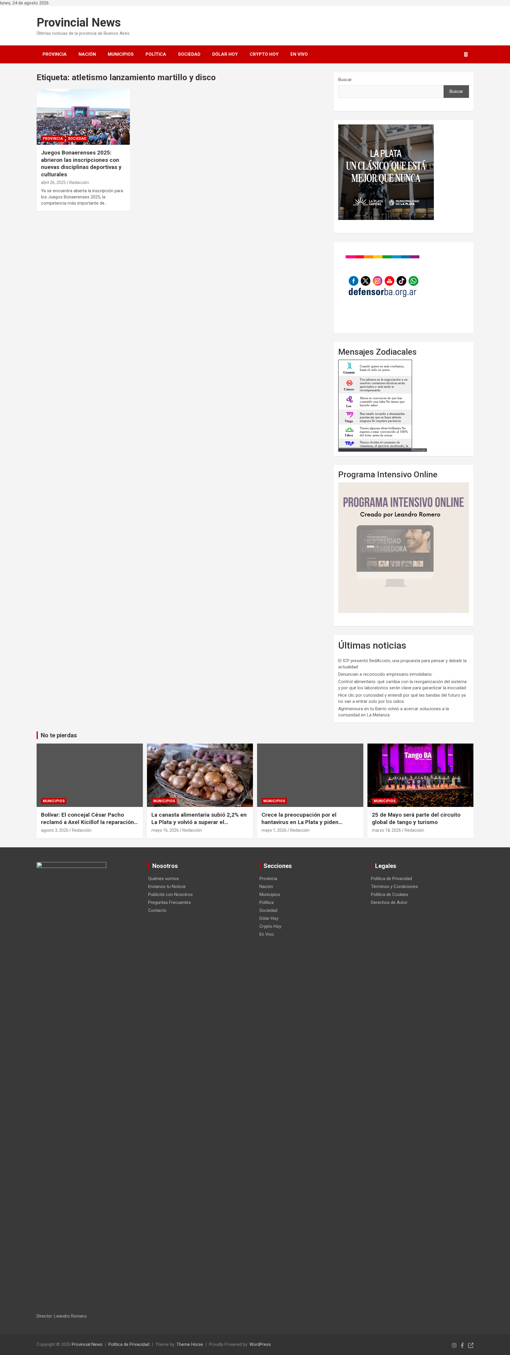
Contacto (157, 910)
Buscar (345, 79)
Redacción (79, 182)
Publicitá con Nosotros (170, 894)
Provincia (54, 54)
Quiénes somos (163, 878)
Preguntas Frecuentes (169, 902)
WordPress (260, 1344)
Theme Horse (189, 1344)
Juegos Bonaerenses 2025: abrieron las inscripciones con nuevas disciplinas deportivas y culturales (81, 163)
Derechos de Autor (389, 902)
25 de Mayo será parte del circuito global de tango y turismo (416, 818)
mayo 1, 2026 (274, 830)
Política (156, 54)
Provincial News (79, 22)
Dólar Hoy (225, 54)
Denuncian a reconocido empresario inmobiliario (385, 674)
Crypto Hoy (264, 54)
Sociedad (189, 54)
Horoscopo (418, 450)
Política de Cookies (389, 894)
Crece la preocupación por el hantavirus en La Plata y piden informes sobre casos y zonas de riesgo (304, 825)
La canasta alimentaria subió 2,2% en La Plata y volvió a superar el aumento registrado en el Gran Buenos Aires (199, 825)
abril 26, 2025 (53, 182)
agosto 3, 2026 (54, 830)
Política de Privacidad (391, 878)
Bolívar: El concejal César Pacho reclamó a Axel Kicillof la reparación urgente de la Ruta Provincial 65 (87, 822)
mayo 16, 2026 (165, 830)
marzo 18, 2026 (386, 830)
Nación (87, 54)
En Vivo (299, 54)
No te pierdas (59, 735)
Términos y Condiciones (394, 886)
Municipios (121, 54)
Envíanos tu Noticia (166, 886)
